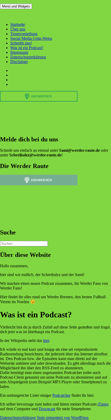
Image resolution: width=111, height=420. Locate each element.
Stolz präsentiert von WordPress (63, 417)
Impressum (19, 52)
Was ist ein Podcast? (26, 47)
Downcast (47, 409)
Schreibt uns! (21, 43)
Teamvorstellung (23, 34)
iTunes (103, 404)
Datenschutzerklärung (28, 57)
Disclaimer (19, 61)
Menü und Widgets (16, 6)
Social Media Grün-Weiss (31, 38)
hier (46, 340)
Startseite (17, 24)
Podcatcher (61, 395)
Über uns (17, 29)
